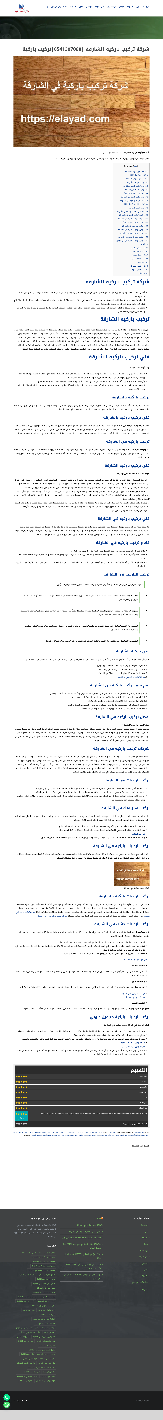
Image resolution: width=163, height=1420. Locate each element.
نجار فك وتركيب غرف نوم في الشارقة (41, 1367)
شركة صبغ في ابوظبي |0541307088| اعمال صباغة (83, 1256)
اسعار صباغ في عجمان (47, 1274)
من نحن (144, 1290)
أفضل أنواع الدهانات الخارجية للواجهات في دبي (82, 1238)
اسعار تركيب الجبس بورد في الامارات (42, 1270)
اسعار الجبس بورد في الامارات (44, 1261)
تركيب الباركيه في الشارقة (136, 204)
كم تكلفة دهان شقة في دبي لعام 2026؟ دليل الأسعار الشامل (82, 1246)
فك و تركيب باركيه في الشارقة (134, 200)
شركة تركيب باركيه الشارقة (136, 171)
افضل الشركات (139, 269)
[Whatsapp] (6, 1405)
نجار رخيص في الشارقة (47, 1363)
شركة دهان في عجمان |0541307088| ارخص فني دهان (83, 1276)
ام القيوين (143, 1250)
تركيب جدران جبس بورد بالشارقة (43, 1305)
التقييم (144, 244)
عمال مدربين (140, 255)
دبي (146, 1231)
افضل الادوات (139, 266)
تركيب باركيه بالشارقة (137, 182)
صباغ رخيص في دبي (139, 1282)
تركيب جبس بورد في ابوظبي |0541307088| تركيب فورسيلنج (83, 1266)
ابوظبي (145, 1263)
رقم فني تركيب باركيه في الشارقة (132, 211)
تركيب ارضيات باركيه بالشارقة (134, 233)
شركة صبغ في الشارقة (135, 997)
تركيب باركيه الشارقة (139, 175)
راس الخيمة (143, 1257)
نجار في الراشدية (49, 1372)
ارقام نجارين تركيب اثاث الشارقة (43, 1257)
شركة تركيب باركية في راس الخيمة (52, 916)
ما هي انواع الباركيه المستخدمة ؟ (135, 959)
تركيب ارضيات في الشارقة (135, 222)
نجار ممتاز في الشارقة (32, 1372)
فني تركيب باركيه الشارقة (137, 178)
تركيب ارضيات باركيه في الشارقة (133, 229)
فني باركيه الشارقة (138, 208)
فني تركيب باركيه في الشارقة (134, 197)
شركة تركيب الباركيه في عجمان (44, 1319)
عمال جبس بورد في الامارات (30, 1332)
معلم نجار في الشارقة (47, 1345)
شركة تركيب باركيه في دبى (45, 1323)
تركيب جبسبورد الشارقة (46, 1301)
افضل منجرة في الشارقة (46, 1288)
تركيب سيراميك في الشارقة (135, 226)
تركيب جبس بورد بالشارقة (26, 1301)
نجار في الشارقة (138, 834)
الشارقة (112, 1132)
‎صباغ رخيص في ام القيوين (45, 1380)
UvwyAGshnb (139, 1132)
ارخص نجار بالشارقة (29, 1252)
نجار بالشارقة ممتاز (30, 1358)
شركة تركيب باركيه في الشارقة (130, 1135)
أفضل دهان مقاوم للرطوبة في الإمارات (85, 1231)
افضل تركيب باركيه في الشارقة (133, 215)
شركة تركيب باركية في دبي (133, 1046)
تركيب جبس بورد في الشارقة (133, 993)
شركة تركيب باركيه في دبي (45, 1327)
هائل (142, 262)
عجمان (145, 1244)
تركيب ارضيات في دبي (47, 1296)
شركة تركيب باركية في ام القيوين (131, 677)
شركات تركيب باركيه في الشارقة (133, 218)
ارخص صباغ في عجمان (47, 1252)
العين (146, 1269)
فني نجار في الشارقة (25, 1341)
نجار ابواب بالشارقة (27, 1354)
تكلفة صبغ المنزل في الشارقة (89, 1225)
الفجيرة (145, 1276)
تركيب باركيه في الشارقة (136, 189)
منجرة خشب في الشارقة (46, 1354)
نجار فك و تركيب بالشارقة (26, 1363)
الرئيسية (144, 1225)
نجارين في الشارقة (48, 1376)
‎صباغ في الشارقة (26, 1380)
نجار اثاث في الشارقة (47, 1358)
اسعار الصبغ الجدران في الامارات (43, 1266)
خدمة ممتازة (139, 258)
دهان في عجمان (28, 1310)
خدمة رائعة (140, 251)
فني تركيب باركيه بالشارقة (135, 186)
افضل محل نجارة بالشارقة (46, 1279)
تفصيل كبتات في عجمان (46, 1310)
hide (135, 166)
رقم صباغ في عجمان (47, 1314)
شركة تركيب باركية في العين (133, 1043)
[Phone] (6, 1397)
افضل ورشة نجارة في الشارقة (44, 1292)
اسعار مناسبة (139, 247)
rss (99, 1218)
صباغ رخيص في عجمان (24, 1327)
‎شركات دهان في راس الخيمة (27, 1376)
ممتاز (143, 273)
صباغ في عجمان (49, 1332)
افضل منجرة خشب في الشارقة (44, 1283)
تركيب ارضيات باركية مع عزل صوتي (132, 240)
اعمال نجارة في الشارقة (27, 1274)
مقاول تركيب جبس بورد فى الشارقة (42, 1350)
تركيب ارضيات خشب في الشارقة (133, 237)
